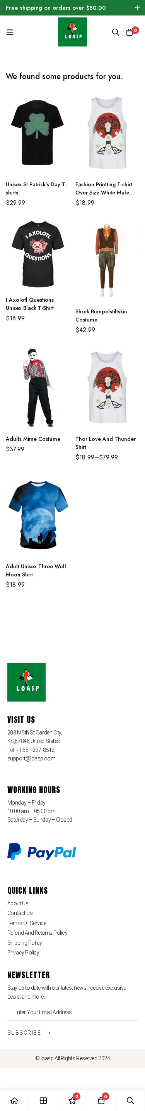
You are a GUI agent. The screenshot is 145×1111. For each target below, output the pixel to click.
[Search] (116, 32)
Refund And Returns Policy (37, 933)
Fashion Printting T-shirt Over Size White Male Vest (103, 193)
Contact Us (20, 913)
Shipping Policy (24, 943)
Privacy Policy (23, 952)
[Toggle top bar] (137, 7)
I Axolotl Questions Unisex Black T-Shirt (30, 304)
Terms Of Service (26, 923)
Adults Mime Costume (33, 439)
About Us (17, 903)
